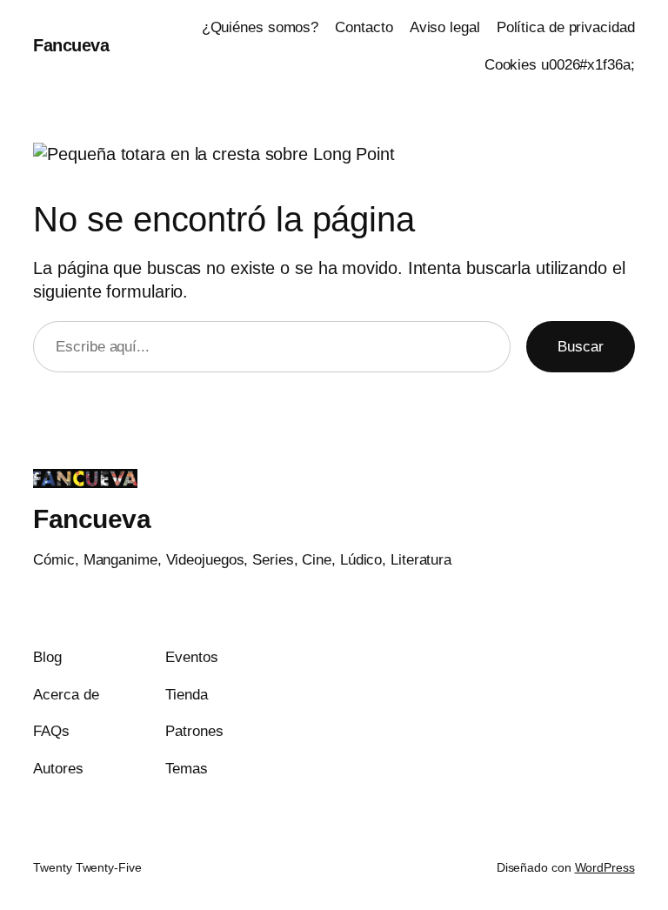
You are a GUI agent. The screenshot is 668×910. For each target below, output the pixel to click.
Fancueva (71, 45)
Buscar (580, 346)
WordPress (605, 867)
